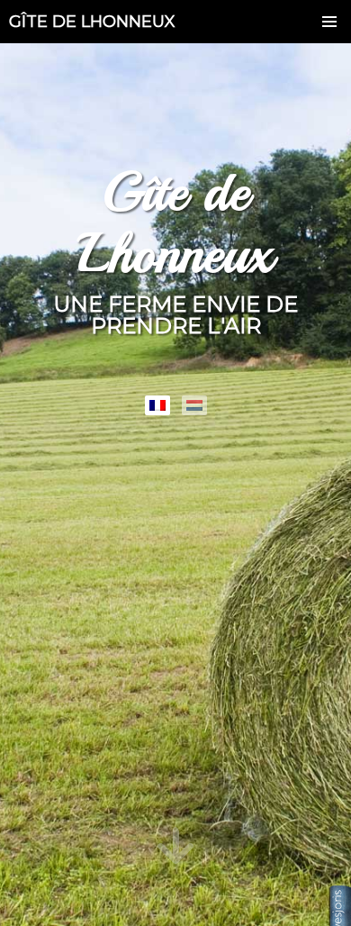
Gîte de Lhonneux (92, 22)
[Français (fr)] (157, 405)
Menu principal (329, 21)
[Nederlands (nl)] (194, 405)
